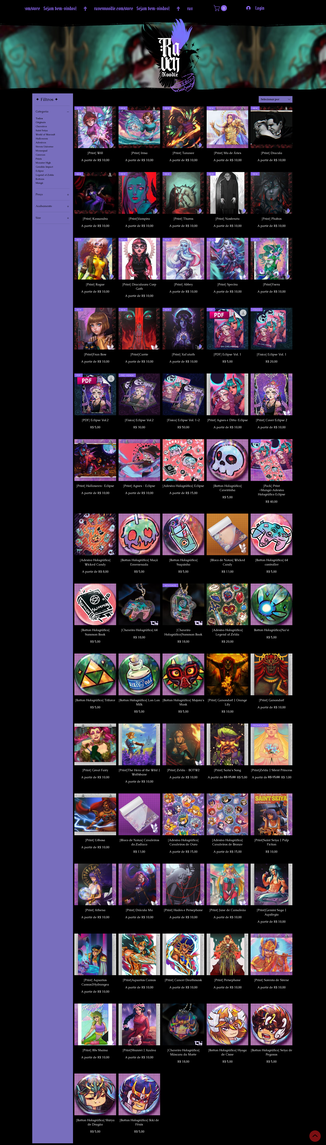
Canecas (40, 154)
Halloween (42, 138)
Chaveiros (41, 126)
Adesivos (41, 142)
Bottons (40, 179)
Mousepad (41, 150)
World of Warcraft (45, 134)
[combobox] (276, 99)
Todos (39, 118)
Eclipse (40, 170)
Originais (41, 122)
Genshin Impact (44, 166)
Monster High (43, 162)
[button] (221, 8)
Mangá (39, 182)
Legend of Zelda (45, 174)
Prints (39, 158)
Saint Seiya (42, 130)
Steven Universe (44, 146)
